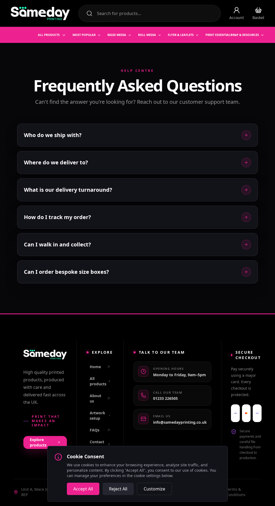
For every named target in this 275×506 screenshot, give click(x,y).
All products (98, 381)
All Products (49, 35)
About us (95, 398)
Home (95, 366)
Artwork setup (97, 415)
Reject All (118, 489)
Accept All (83, 489)
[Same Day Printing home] (40, 13)
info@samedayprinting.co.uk (180, 422)
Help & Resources (245, 35)
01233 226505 (165, 398)
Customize (154, 489)
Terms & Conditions (235, 492)
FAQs (94, 430)
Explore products (38, 442)
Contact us (97, 444)
